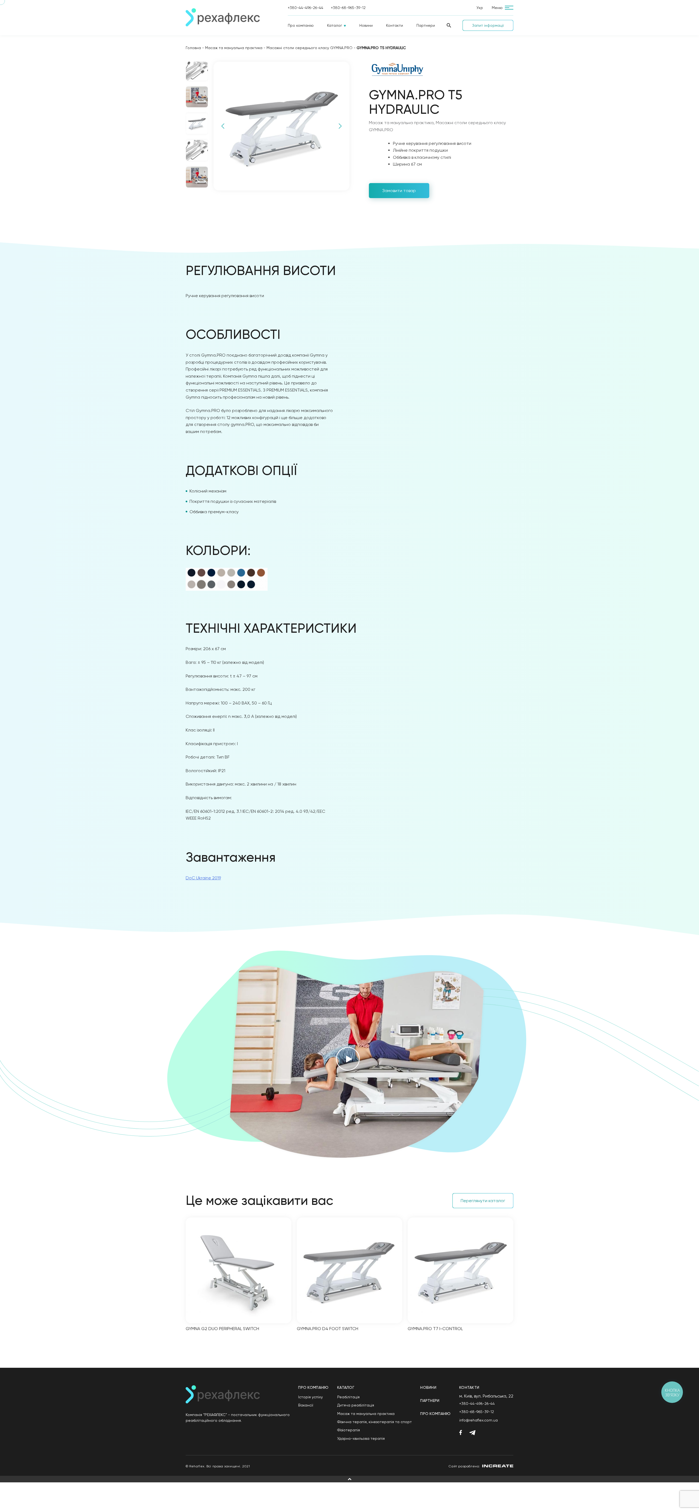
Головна (193, 48)
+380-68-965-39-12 (348, 7)
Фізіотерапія (348, 1430)
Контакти (394, 25)
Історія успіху (310, 1397)
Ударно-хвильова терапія (361, 1438)
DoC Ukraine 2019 (203, 877)
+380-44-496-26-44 (305, 7)
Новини (366, 25)
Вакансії (305, 1405)
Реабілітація (348, 1397)
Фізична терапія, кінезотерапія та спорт (374, 1422)
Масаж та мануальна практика (233, 48)
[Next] (340, 126)
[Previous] (223, 126)
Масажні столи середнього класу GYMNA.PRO (309, 48)
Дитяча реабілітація (355, 1405)
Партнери (425, 25)
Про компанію (301, 25)
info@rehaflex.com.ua (478, 1420)
